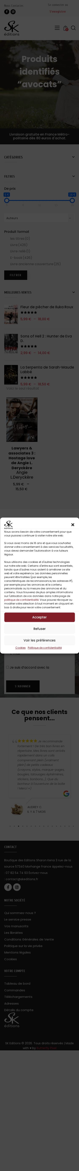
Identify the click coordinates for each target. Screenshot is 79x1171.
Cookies (20, 648)
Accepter (39, 617)
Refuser (39, 629)
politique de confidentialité (21, 600)
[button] (73, 525)
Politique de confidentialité (45, 648)
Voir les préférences (40, 640)
